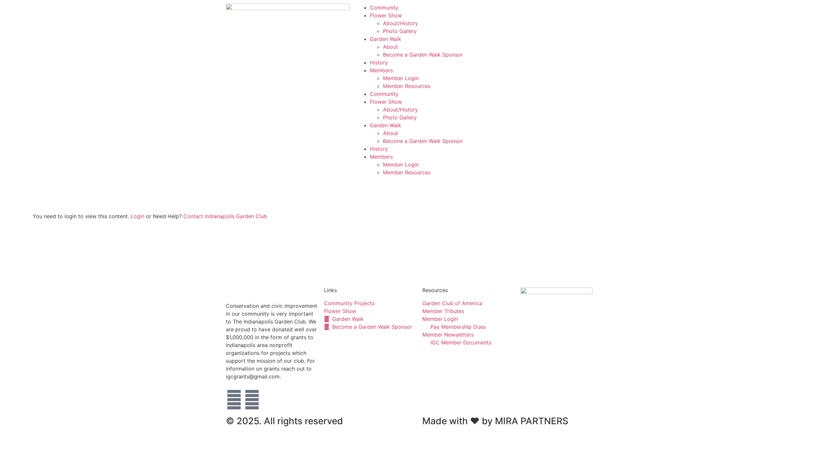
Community (384, 7)
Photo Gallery (400, 31)
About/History (400, 23)
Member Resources (406, 86)
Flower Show (386, 15)
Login (137, 216)
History (379, 62)
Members (381, 70)
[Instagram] (252, 400)
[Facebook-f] (234, 400)
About (390, 47)
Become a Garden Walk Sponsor (423, 54)
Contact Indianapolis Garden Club (225, 216)
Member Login (401, 78)
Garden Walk (385, 39)
